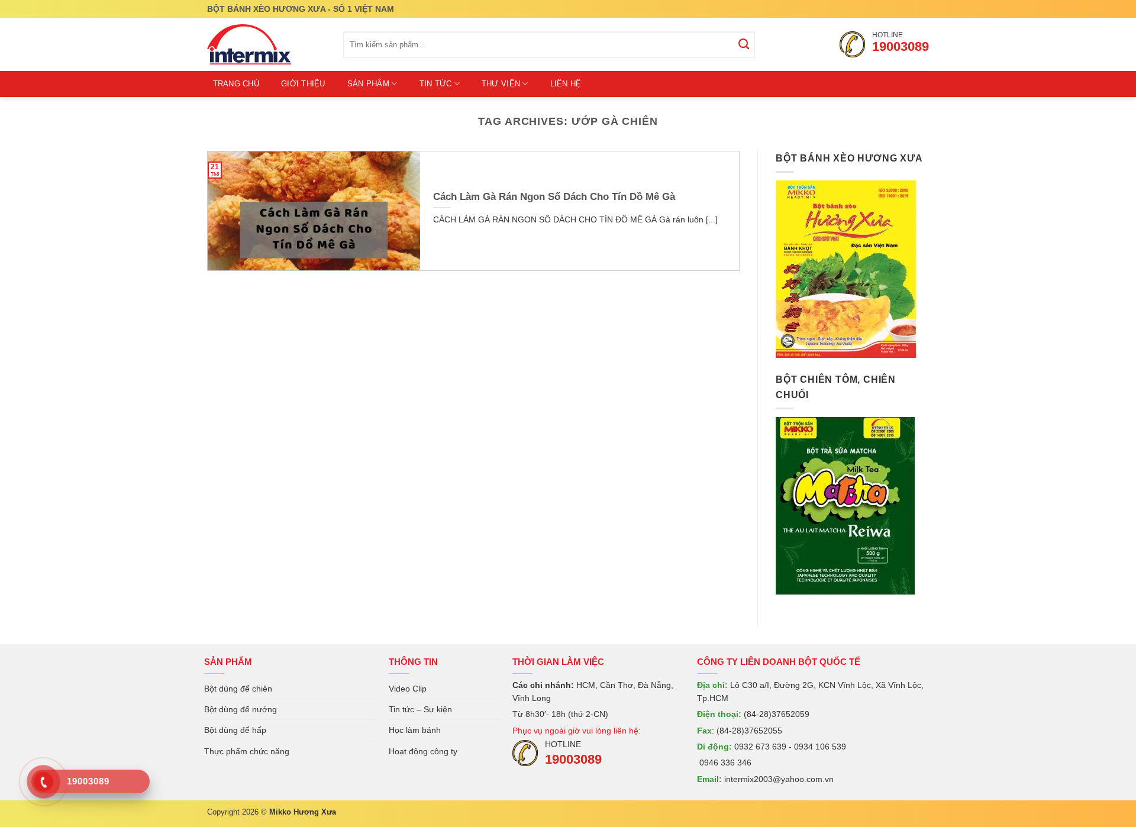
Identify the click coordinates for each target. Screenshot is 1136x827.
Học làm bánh (415, 730)
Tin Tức (435, 83)
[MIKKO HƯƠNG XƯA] (266, 44)
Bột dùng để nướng (240, 709)
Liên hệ (566, 83)
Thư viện (501, 83)
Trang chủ (236, 83)
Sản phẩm (368, 83)
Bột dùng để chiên (238, 688)
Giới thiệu (303, 83)
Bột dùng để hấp (235, 730)
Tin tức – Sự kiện (420, 709)
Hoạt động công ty (423, 751)
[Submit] (744, 45)
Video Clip (408, 688)
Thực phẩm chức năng (246, 751)
